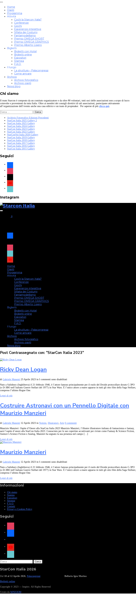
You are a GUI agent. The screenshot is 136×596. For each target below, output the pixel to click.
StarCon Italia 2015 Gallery (21, 148)
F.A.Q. (17, 64)
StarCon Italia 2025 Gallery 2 (22, 120)
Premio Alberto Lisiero (28, 45)
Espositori (20, 57)
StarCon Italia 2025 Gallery (21, 123)
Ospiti (10, 10)
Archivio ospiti (22, 83)
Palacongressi (33, 576)
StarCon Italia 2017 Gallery (21, 143)
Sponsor (11, 500)
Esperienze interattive (27, 29)
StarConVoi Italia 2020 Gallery (22, 134)
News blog (13, 86)
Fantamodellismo (25, 35)
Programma (14, 13)
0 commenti (71, 423)
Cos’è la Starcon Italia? (28, 19)
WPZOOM (15, 592)
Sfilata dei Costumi (25, 32)
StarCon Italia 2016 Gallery (21, 146)
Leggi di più (6, 395)
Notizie (42, 423)
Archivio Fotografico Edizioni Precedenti (28, 117)
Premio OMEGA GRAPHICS (31, 41)
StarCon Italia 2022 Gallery (21, 132)
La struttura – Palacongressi (31, 70)
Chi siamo (12, 492)
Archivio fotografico (26, 80)
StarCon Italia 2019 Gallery (21, 137)
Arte (62, 423)
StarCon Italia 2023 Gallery (21, 129)
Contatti (11, 506)
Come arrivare (23, 73)
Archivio (12, 76)
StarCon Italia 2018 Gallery (21, 140)
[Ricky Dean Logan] (11, 359)
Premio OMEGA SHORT (29, 38)
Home (11, 6)
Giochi (18, 26)
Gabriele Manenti (11, 379)
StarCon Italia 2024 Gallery (21, 126)
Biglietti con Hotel (25, 51)
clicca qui (104, 106)
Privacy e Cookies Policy (19, 509)
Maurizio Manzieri (23, 452)
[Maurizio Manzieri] (10, 442)
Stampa (19, 61)
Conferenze (21, 22)
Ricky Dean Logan (23, 369)
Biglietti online (23, 54)
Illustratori (53, 423)
